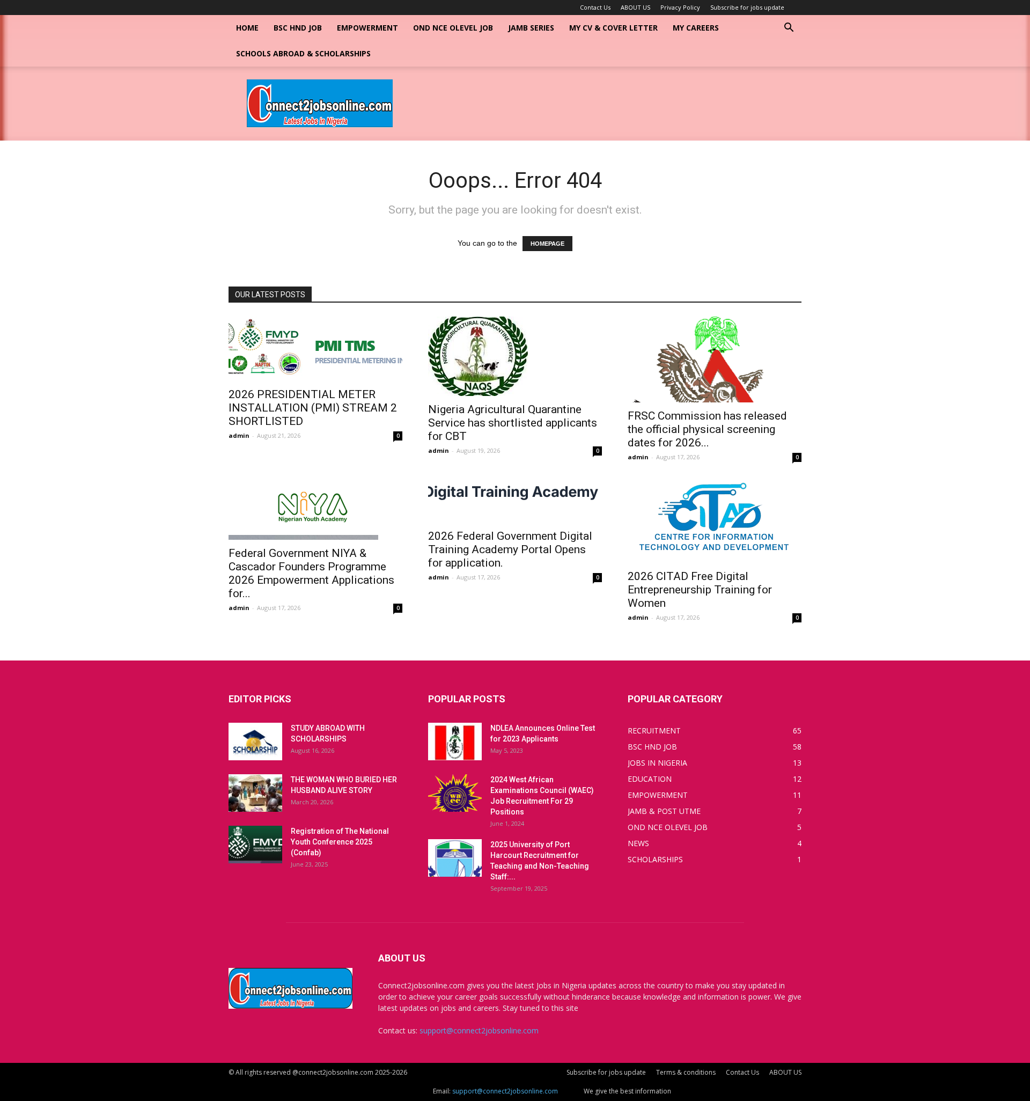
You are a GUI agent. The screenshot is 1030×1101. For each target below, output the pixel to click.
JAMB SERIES (531, 28)
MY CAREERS (696, 28)
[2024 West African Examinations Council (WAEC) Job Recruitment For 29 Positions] (455, 793)
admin (239, 435)
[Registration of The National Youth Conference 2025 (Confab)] (255, 844)
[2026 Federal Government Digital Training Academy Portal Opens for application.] (515, 501)
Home (247, 28)
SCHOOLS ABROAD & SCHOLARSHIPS (303, 53)
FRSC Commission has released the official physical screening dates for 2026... (707, 429)
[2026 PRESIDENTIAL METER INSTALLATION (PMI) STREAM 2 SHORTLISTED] (315, 349)
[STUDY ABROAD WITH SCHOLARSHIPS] (255, 741)
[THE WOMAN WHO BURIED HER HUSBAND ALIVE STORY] (255, 793)
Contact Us (595, 7)
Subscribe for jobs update (747, 7)
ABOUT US (635, 7)
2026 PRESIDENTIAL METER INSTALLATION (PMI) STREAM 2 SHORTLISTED (313, 408)
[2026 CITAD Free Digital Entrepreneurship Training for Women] (714, 521)
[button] (788, 29)
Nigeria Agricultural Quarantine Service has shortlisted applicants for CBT (512, 423)
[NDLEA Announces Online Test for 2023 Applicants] (455, 741)
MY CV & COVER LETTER (613, 28)
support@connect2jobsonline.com (479, 1030)
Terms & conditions (686, 1072)
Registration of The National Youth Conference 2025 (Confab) (340, 842)
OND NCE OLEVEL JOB (453, 28)
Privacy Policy (680, 7)
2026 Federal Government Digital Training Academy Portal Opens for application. (510, 549)
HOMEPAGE (547, 243)
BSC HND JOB (298, 28)
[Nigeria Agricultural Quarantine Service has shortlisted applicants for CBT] (515, 356)
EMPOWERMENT (367, 28)
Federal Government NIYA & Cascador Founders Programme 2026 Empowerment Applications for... (311, 573)
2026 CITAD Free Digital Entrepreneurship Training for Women (700, 590)
